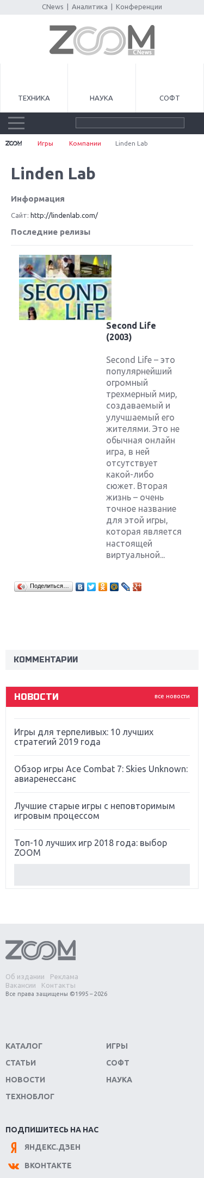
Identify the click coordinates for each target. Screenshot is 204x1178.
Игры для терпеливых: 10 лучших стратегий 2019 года (83, 737)
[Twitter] (91, 587)
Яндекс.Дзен (52, 1147)
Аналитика (90, 6)
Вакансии (20, 985)
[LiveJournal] (126, 587)
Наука (101, 98)
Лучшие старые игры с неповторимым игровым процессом (94, 810)
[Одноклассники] (103, 587)
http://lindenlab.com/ (64, 215)
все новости (172, 696)
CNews (53, 6)
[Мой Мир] (114, 587)
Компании (85, 143)
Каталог (23, 1046)
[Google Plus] (137, 587)
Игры (45, 143)
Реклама (64, 976)
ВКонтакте (48, 1165)
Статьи (20, 1062)
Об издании (25, 976)
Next (102, 875)
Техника (34, 98)
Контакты (58, 985)
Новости (25, 1079)
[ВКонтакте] (80, 587)
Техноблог (29, 1096)
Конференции (139, 6)
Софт (169, 98)
